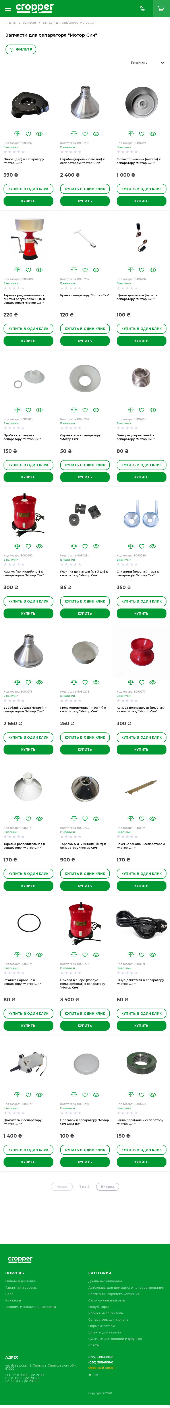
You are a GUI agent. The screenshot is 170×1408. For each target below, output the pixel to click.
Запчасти (29, 22)
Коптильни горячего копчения (114, 1294)
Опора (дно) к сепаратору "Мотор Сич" (24, 161)
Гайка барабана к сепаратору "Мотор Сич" (140, 1122)
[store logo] (73, 8)
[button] (17, 134)
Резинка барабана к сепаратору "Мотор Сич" (22, 982)
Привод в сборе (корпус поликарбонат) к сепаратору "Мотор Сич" (82, 984)
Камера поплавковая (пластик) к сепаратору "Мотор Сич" (141, 709)
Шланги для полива (104, 1332)
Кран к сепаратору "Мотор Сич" (84, 295)
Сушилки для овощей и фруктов (115, 1339)
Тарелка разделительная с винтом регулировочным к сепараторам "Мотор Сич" (24, 299)
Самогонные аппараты (107, 1300)
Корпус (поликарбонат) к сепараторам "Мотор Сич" (24, 573)
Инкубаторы (98, 1307)
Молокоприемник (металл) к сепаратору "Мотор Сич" (139, 161)
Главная (11, 22)
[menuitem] (20, 1281)
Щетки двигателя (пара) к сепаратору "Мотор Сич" (137, 297)
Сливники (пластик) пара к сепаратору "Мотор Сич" (138, 573)
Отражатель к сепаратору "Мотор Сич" (80, 437)
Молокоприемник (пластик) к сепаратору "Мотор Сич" (83, 709)
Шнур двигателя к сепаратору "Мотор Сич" (140, 982)
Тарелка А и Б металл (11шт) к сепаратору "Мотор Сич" (83, 846)
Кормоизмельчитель (105, 1313)
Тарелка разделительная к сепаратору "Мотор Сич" (24, 846)
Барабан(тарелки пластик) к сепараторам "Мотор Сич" (82, 161)
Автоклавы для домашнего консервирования (126, 1287)
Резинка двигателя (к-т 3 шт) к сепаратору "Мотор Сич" (84, 573)
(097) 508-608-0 (100, 1357)
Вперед (107, 1187)
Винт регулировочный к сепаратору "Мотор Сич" (136, 437)
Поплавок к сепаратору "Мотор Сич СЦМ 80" (84, 1122)
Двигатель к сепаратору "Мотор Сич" (23, 1122)
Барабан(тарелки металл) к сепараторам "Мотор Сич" (25, 709)
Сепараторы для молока (108, 1319)
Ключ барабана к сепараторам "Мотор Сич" (141, 846)
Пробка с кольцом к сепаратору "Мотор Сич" (22, 437)
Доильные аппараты (105, 1281)
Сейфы (94, 1345)
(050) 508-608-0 (100, 1362)
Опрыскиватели (101, 1326)
